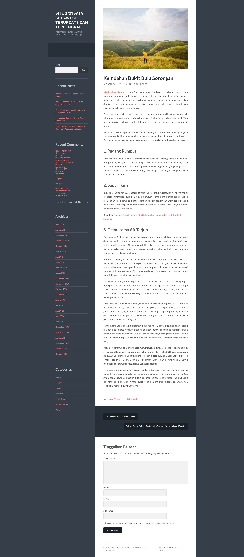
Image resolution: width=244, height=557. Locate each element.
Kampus (58, 383)
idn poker (59, 178)
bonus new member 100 (65, 162)
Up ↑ (161, 550)
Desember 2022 (62, 343)
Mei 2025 (59, 262)
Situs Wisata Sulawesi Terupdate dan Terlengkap (71, 20)
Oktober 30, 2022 (112, 84)
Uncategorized (61, 404)
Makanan (59, 393)
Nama (106, 487)
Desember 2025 (62, 235)
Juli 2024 (59, 305)
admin (127, 84)
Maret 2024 (60, 321)
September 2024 (62, 294)
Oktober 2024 (61, 289)
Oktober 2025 (61, 246)
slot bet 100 (60, 153)
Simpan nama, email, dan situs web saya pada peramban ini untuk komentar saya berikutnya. (140, 523)
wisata (135, 399)
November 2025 (62, 240)
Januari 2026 (61, 230)
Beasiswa (59, 377)
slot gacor (59, 174)
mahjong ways (61, 193)
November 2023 (62, 332)
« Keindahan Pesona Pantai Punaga (120, 417)
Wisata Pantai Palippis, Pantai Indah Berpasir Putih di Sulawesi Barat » (155, 426)
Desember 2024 (62, 278)
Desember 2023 (62, 327)
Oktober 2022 (61, 354)
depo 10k (59, 171)
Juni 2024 (59, 311)
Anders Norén (176, 548)
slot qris (58, 155)
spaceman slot (61, 167)
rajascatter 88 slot (63, 151)
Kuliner (58, 388)
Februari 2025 (61, 267)
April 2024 (59, 316)
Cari (57, 65)
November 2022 (62, 348)
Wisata (58, 410)
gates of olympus (62, 160)
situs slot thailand (62, 157)
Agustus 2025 (61, 251)
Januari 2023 (61, 338)
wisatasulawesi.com (113, 92)
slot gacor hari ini (62, 191)
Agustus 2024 (61, 300)
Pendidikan (60, 399)
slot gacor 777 (61, 169)
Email (106, 499)
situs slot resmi (61, 188)
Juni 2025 (59, 257)
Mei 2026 (59, 224)
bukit (129, 399)
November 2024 (62, 284)
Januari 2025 (61, 273)
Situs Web (108, 511)
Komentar (109, 459)
